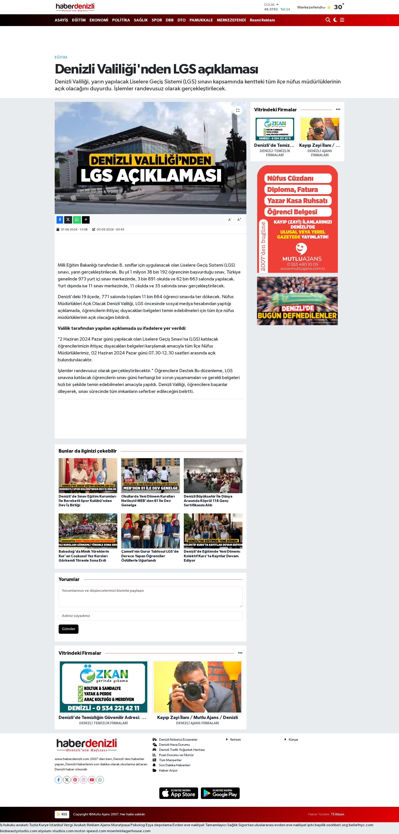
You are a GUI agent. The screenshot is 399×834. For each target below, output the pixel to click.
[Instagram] (83, 780)
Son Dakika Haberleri (174, 765)
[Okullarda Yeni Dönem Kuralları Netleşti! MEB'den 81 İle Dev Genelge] (150, 475)
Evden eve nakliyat (188, 825)
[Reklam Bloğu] (297, 219)
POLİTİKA (121, 20)
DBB (170, 20)
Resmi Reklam (262, 20)
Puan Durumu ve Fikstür (176, 755)
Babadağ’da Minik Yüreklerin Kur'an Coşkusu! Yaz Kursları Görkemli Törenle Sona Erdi (84, 556)
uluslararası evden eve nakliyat (280, 825)
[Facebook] (58, 780)
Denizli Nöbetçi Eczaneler (178, 739)
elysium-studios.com (56, 831)
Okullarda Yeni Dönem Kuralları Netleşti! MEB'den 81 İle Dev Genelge (148, 501)
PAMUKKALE (201, 20)
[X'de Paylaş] (68, 220)
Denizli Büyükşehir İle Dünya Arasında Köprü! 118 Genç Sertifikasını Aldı (208, 501)
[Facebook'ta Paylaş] (60, 220)
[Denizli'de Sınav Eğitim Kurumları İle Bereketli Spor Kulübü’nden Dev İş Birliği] (88, 475)
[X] (67, 780)
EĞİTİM (79, 20)
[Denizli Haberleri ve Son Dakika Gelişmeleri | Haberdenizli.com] (75, 7)
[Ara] (328, 20)
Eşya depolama (159, 825)
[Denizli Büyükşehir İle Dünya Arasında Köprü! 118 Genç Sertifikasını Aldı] (213, 475)
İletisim (235, 739)
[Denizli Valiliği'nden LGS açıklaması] (151, 158)
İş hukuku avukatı (14, 825)
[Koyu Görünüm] (334, 20)
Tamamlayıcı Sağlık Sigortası (229, 825)
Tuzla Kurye (39, 825)
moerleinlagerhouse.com (129, 831)
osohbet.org (337, 825)
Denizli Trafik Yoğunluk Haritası (182, 749)
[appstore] (179, 793)
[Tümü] (240, 653)
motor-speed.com (90, 831)
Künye (293, 739)
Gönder (69, 629)
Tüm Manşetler (170, 760)
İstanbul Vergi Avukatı (67, 825)
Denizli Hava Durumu (174, 744)
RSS (64, 814)
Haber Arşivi (168, 770)
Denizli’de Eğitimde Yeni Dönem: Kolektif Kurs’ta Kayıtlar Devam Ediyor (212, 556)
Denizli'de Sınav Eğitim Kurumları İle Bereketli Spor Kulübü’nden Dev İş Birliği (87, 501)
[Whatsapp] (100, 780)
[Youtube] (92, 780)
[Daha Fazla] (86, 220)
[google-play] (220, 793)
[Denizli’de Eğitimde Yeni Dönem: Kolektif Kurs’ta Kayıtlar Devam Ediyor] (213, 531)
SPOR (157, 20)
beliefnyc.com (361, 825)
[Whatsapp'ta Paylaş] (77, 220)
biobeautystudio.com (18, 831)
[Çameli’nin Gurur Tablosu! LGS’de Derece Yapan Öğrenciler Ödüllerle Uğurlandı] (150, 531)
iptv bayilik (316, 825)
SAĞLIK (141, 20)
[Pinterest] (75, 780)
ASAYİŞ (61, 20)
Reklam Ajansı (98, 825)
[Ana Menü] (341, 20)
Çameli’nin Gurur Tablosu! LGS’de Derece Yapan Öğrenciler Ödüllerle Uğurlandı (150, 556)
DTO (182, 20)
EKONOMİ (99, 20)
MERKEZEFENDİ (231, 20)
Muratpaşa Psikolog (128, 825)
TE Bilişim (337, 814)
